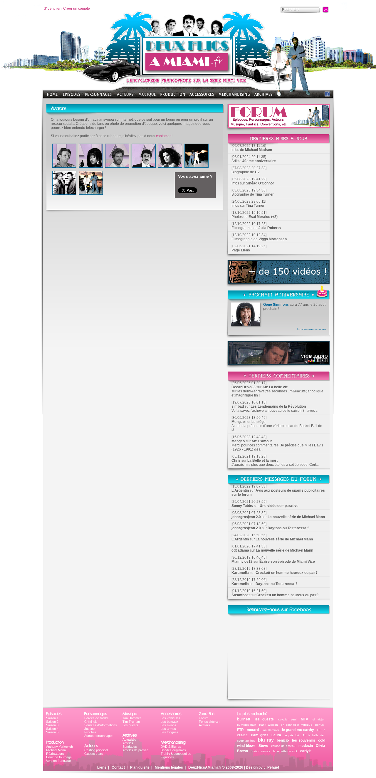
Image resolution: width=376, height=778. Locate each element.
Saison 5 (52, 732)
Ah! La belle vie (275, 387)
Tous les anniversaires (311, 329)
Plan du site (140, 767)
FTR (240, 730)
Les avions (168, 725)
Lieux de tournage (59, 757)
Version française (58, 760)
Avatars (204, 725)
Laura (276, 735)
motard (253, 730)
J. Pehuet (271, 767)
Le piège (258, 422)
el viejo (318, 719)
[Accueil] (187, 73)
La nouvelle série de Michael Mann (296, 517)
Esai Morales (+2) (263, 217)
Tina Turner (264, 194)
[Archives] (263, 96)
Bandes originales (173, 750)
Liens (245, 250)
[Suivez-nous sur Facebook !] (327, 95)
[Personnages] (98, 96)
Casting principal (96, 750)
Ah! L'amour (261, 441)
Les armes (168, 728)
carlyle (306, 751)
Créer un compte (76, 8)
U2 (257, 172)
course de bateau (283, 745)
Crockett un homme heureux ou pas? (287, 573)
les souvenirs (304, 740)
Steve (263, 746)
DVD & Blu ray (171, 746)
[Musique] (147, 96)
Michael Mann (56, 750)
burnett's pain (246, 724)
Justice (89, 728)
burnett (243, 719)
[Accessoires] (201, 96)
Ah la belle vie (313, 735)
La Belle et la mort (262, 460)
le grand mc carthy (298, 730)
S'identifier (52, 8)
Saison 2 (52, 721)
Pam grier (259, 735)
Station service (261, 751)
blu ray (266, 739)
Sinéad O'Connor (260, 183)
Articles (127, 743)
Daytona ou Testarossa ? (288, 528)
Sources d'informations (100, 725)
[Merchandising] (234, 96)
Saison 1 (52, 718)
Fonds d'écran (209, 721)
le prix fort (292, 735)
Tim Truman (131, 721)
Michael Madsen (258, 150)
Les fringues (169, 732)
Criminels (91, 721)
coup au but (246, 740)
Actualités (129, 739)
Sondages (129, 746)
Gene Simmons (276, 305)
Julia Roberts (269, 228)
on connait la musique (296, 724)
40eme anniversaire (259, 161)
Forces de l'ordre (96, 718)
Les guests (130, 725)
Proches (90, 732)
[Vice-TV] (279, 282)
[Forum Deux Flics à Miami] (279, 126)
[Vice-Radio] (279, 363)
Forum (203, 718)
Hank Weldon (268, 724)
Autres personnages (98, 735)
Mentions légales (169, 767)
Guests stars (93, 753)
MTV (304, 719)
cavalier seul (287, 719)
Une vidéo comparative (279, 506)
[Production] (172, 96)
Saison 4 (52, 728)
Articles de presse (135, 750)
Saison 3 (52, 725)
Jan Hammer (131, 718)
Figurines (167, 757)
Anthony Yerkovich (59, 746)
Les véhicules (170, 718)
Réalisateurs (55, 753)
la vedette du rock (285, 751)
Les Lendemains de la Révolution (278, 406)
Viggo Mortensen (272, 239)
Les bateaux (169, 721)
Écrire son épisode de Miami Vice (287, 561)
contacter (163, 136)
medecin (305, 746)
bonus (319, 724)
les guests (264, 719)
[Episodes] (71, 96)
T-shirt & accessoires (176, 753)
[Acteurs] (125, 96)
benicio (283, 740)
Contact (118, 767)
